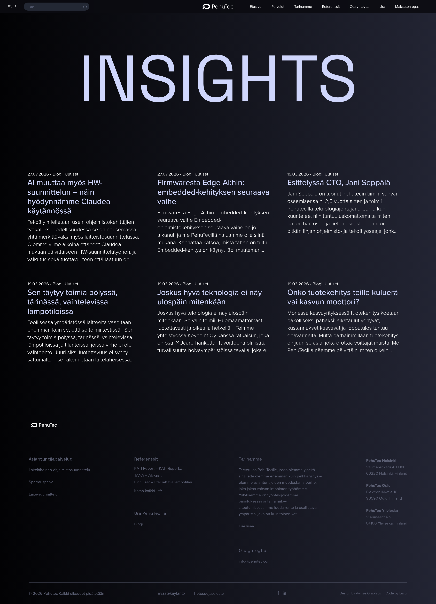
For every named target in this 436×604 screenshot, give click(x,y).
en (10, 6)
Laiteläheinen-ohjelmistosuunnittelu (59, 469)
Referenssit (331, 6)
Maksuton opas (407, 6)
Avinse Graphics (368, 593)
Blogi (138, 524)
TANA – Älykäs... (148, 475)
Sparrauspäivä (41, 481)
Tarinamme (303, 6)
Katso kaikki (144, 490)
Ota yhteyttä (359, 6)
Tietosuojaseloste (208, 593)
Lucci (403, 593)
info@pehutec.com (255, 561)
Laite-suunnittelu (43, 494)
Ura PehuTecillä (150, 513)
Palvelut (277, 6)
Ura (382, 6)
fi (15, 6)
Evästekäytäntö (171, 593)
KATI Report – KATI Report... (158, 468)
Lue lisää (246, 526)
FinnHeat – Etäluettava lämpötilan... (164, 482)
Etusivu (255, 6)
